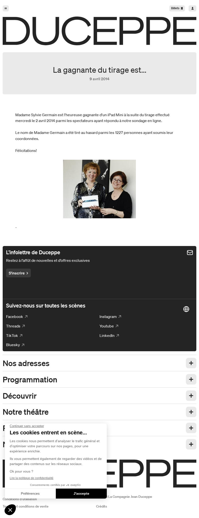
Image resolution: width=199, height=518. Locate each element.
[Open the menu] (6, 8)
